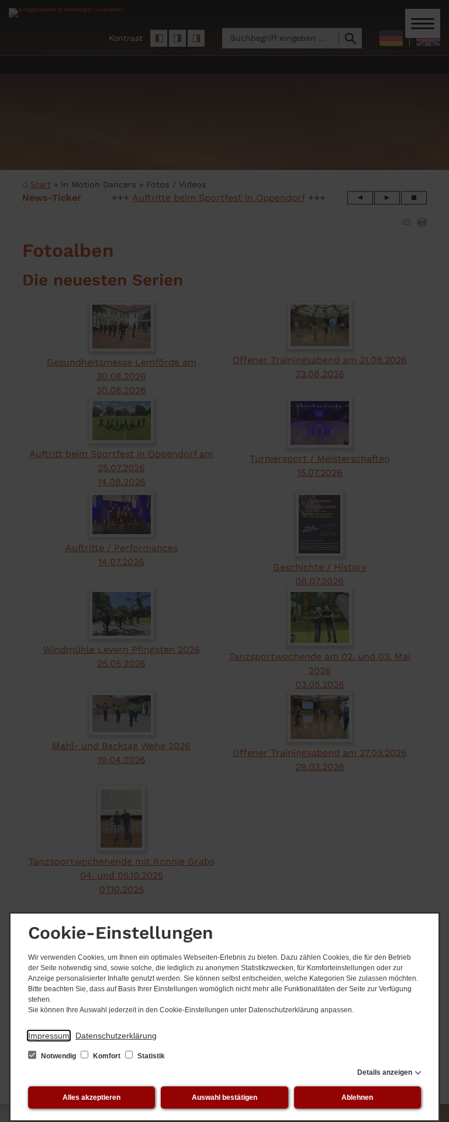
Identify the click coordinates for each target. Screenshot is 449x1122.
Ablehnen (357, 1097)
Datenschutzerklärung (116, 1035)
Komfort (106, 1056)
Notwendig (58, 1056)
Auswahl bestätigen (224, 1097)
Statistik (150, 1056)
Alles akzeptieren (91, 1097)
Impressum (49, 1035)
